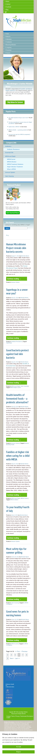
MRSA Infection (11, 162)
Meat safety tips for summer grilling (16, 550)
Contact (8, 716)
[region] (18, 743)
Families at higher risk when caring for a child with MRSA (18, 455)
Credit (8, 717)
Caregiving (8, 47)
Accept (18, 747)
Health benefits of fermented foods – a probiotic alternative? (17, 398)
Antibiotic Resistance (13, 149)
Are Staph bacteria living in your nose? (18, 117)
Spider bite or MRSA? (14, 126)
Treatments (9, 42)
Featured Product (13, 185)
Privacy (17, 716)
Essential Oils (9, 152)
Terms (13, 716)
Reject (18, 752)
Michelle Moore (25, 256)
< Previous (24, 651)
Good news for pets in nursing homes (17, 613)
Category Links (11, 142)
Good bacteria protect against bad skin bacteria (17, 353)
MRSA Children (14, 499)
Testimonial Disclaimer (26, 716)
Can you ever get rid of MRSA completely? (19, 134)
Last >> (17, 658)
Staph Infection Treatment (15, 166)
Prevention (8, 50)
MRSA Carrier (11, 159)
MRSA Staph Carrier (15, 387)
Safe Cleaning (9, 176)
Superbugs (9, 343)
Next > (12, 658)
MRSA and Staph (10, 156)
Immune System (10, 172)
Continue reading (14, 278)
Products (8, 53)
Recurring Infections (11, 44)
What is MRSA (11, 169)
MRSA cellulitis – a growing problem (18, 130)
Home (7, 34)
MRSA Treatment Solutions (15, 164)
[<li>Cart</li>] (6, 12)
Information (9, 39)
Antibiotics (8, 146)
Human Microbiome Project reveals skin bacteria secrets (16, 247)
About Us (8, 36)
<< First (17, 651)
